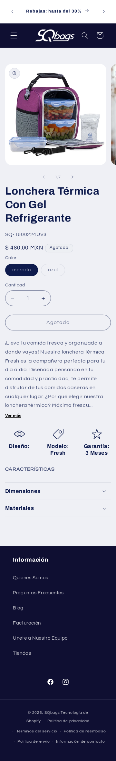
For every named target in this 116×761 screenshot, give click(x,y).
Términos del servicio (36, 731)
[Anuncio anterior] (12, 11)
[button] (13, 35)
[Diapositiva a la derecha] (72, 177)
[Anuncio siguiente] (104, 11)
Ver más (13, 415)
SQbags (52, 712)
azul (56, 271)
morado (25, 271)
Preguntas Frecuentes (38, 592)
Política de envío (33, 741)
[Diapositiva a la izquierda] (43, 177)
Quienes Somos (30, 577)
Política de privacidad (68, 721)
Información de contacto (80, 741)
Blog (18, 608)
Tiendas (22, 653)
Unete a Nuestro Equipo (40, 638)
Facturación (27, 623)
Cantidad (15, 285)
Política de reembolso (85, 731)
